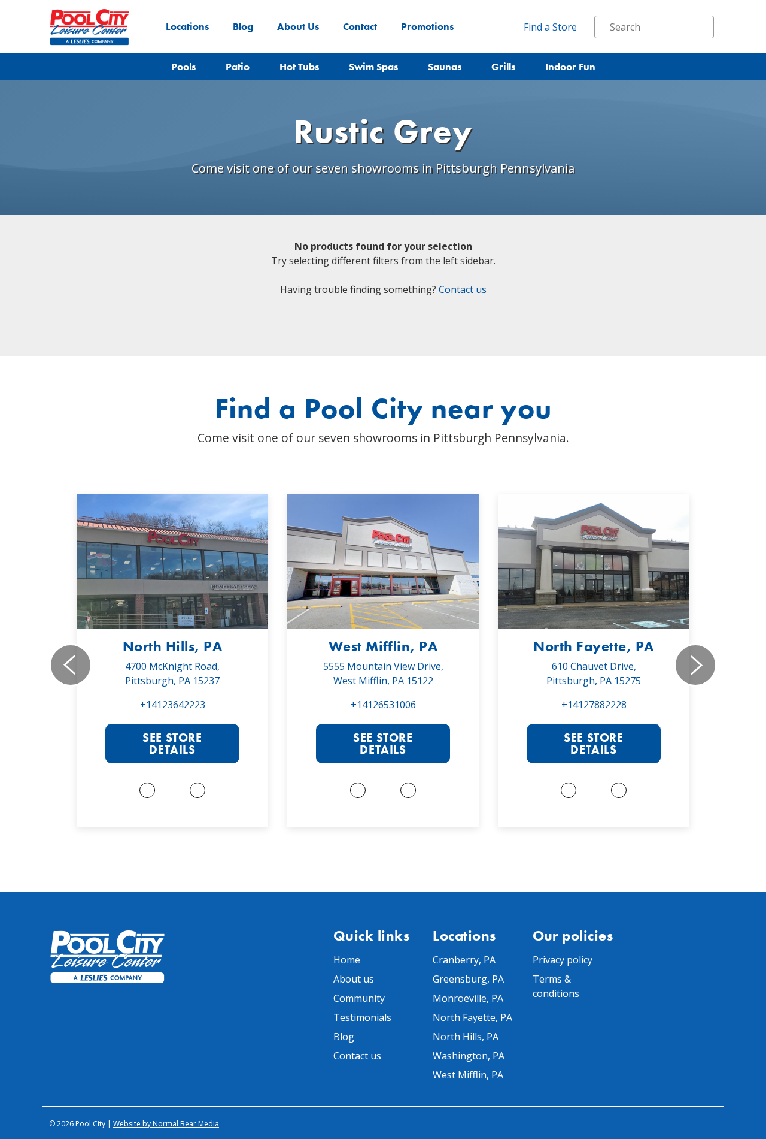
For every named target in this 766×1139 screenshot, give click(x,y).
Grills (503, 67)
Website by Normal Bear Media (166, 1124)
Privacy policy (562, 959)
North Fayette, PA (593, 646)
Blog (243, 26)
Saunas (444, 67)
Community (359, 998)
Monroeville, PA (468, 998)
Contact (360, 26)
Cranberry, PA (464, 959)
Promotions (427, 26)
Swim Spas (373, 67)
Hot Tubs (299, 67)
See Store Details (172, 743)
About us (353, 979)
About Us (298, 26)
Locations (187, 26)
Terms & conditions (556, 986)
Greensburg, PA (468, 979)
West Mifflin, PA (383, 646)
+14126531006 (383, 704)
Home (346, 959)
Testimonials (362, 1017)
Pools (183, 67)
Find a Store (550, 27)
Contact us (463, 289)
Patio (238, 67)
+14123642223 (172, 704)
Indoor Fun (570, 67)
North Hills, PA (172, 646)
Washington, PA (468, 1055)
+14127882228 (594, 704)
